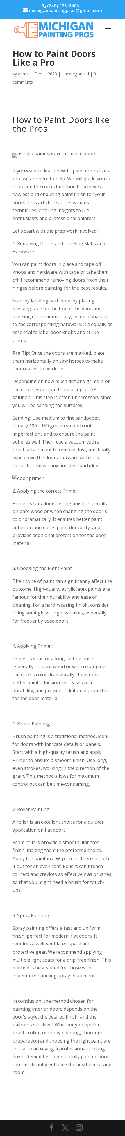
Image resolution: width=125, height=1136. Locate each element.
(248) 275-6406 (63, 5)
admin (24, 74)
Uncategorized (75, 74)
